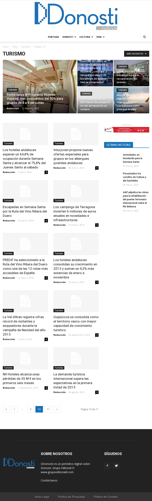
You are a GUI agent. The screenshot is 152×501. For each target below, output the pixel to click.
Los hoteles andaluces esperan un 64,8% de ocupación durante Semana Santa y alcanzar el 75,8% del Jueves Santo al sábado (24, 158)
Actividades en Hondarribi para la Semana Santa (132, 158)
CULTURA (84, 36)
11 (48, 409)
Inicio (6, 46)
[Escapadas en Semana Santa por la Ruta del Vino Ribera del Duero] (25, 191)
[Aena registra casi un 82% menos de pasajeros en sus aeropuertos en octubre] (95, 104)
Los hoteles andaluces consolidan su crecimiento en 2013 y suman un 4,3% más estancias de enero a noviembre (75, 268)
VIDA (99, 36)
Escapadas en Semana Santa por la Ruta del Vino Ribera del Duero (25, 211)
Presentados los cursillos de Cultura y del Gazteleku (134, 177)
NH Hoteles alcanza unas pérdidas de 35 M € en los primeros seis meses (22, 378)
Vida (14, 46)
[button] (144, 37)
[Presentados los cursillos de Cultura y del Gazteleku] (112, 180)
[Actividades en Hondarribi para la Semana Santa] (112, 161)
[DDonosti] (76, 16)
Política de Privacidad (71, 496)
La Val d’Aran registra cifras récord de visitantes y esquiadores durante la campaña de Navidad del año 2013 (24, 325)
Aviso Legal (42, 496)
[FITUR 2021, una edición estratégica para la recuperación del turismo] (131, 73)
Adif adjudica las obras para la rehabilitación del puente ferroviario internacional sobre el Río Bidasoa (136, 199)
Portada (53, 36)
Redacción (13, 108)
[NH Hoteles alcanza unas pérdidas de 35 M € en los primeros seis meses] (25, 358)
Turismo (25, 46)
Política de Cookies (106, 496)
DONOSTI (68, 36)
